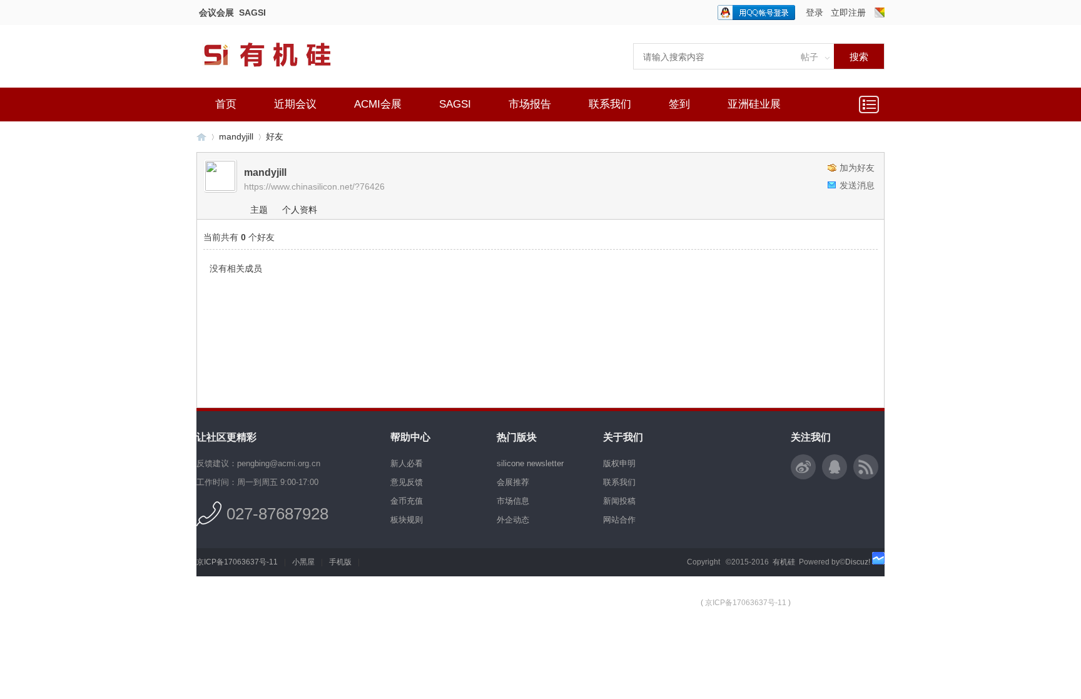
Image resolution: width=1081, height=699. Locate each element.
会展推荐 (513, 482)
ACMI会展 (378, 104)
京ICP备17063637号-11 (237, 562)
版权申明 (619, 463)
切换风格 (880, 13)
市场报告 (530, 104)
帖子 (809, 57)
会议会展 (216, 13)
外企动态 (513, 519)
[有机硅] (280, 75)
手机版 (340, 562)
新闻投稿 (619, 501)
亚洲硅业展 (754, 104)
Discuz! (857, 562)
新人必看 (406, 463)
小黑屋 (303, 562)
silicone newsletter (530, 463)
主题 (259, 210)
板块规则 (406, 519)
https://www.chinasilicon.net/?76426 (314, 186)
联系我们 (610, 104)
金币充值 (406, 501)
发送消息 (857, 185)
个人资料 (299, 210)
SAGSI (252, 13)
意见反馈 (406, 482)
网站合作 (619, 519)
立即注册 (848, 13)
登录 (814, 13)
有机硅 (201, 137)
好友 (274, 136)
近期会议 (295, 104)
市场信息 (513, 501)
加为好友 (857, 168)
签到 (679, 104)
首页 (225, 104)
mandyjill (236, 136)
